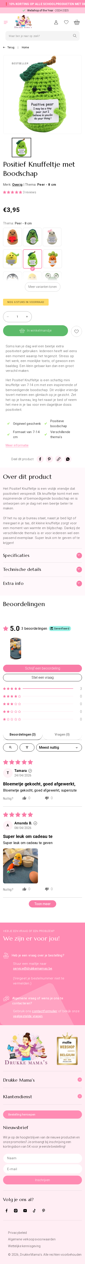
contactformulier (44, 1011)
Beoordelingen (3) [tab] (23, 734)
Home (25, 47)
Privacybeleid (17, 1232)
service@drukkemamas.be (32, 968)
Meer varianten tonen (42, 286)
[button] (8, 22)
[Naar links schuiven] (5, 148)
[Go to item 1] (16, 648)
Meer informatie (17, 445)
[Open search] (10, 747)
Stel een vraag (43, 677)
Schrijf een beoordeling (42, 668)
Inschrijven (42, 1180)
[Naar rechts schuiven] (79, 148)
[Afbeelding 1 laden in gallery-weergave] (21, 147)
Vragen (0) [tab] (62, 734)
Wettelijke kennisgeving (24, 1246)
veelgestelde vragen (27, 1016)
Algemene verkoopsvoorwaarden (32, 1239)
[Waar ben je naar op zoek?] (74, 35)
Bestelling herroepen (22, 1114)
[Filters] (27, 747)
